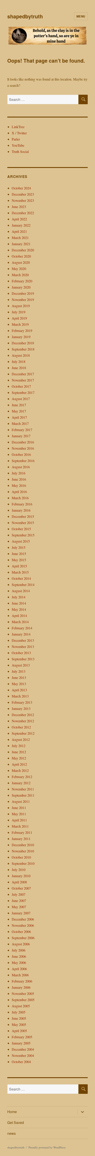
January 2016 (21, 510)
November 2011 (23, 789)
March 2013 (20, 696)
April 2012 (19, 764)
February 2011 (22, 832)
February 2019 (22, 330)
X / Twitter (19, 133)
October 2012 (21, 727)
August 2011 (21, 801)
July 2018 (18, 361)
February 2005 (22, 1037)
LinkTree (18, 126)
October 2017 (21, 386)
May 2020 (19, 268)
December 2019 (23, 293)
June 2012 (19, 751)
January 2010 (21, 875)
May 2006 (19, 962)
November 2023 (23, 200)
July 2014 (18, 597)
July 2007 (18, 894)
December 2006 (23, 919)
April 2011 (19, 820)
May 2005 (19, 1024)
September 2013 (23, 659)
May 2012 (19, 758)
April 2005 (19, 1030)
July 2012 (18, 745)
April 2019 (19, 318)
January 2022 (21, 225)
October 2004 (21, 1061)
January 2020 (21, 287)
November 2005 (23, 993)
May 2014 (19, 609)
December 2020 (23, 250)
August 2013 (21, 665)
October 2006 (21, 931)
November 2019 (23, 299)
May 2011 (19, 813)
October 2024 (21, 188)
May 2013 (19, 683)
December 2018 (23, 343)
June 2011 (19, 807)
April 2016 (19, 491)
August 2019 (21, 305)
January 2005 (21, 1043)
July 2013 (18, 671)
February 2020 (22, 281)
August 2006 (21, 944)
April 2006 (19, 968)
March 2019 (20, 324)
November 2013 (23, 646)
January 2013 (21, 708)
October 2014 (21, 578)
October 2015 (21, 528)
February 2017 (22, 429)
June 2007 (19, 900)
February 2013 (22, 702)
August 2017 (21, 398)
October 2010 (21, 857)
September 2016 (23, 460)
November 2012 (23, 721)
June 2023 (19, 206)
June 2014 (19, 603)
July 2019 (18, 312)
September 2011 (23, 795)
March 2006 (20, 975)
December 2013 (23, 640)
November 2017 (23, 380)
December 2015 (23, 516)
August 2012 (21, 739)
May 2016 (19, 485)
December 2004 (23, 1049)
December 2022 (23, 212)
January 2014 (21, 634)
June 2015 (19, 553)
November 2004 (23, 1055)
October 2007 (21, 888)
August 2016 (21, 466)
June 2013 (19, 677)
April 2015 (19, 566)
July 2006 (18, 950)
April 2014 (19, 615)
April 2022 (19, 219)
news (11, 1133)
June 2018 (19, 367)
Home (12, 1111)
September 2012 (23, 733)
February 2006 (22, 981)
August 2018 (21, 355)
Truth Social (20, 151)
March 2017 (20, 423)
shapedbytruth (25, 16)
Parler (16, 139)
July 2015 (18, 547)
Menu (80, 16)
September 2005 (23, 999)
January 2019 (21, 336)
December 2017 (23, 374)
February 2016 (22, 504)
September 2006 (23, 937)
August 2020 (21, 262)
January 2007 (21, 913)
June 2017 (19, 405)
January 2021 (21, 243)
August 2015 (21, 541)
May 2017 (19, 411)
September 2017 (23, 392)
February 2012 (22, 776)
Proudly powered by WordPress (47, 1147)
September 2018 (23, 349)
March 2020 (20, 274)
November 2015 (23, 522)
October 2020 (21, 256)
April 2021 (19, 231)
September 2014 (23, 584)
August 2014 (21, 590)
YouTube (18, 145)
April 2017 (19, 417)
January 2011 (21, 838)
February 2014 (22, 628)
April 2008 (19, 882)
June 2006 (19, 956)
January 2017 (21, 436)
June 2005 (19, 1018)
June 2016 (19, 479)
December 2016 (23, 442)
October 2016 (21, 454)
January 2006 (21, 987)
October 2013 (21, 652)
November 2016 (23, 448)
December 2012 (23, 714)
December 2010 (23, 844)
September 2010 (23, 863)
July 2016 (18, 473)
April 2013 (19, 690)
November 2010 (23, 851)
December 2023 (23, 194)
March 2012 (20, 770)
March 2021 (20, 237)
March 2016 (20, 497)
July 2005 (18, 1012)
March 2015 (20, 572)
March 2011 (20, 826)
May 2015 (19, 559)
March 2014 (20, 621)
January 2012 (21, 782)
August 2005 (21, 1006)
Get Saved (15, 1122)
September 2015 (23, 535)
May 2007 (19, 906)
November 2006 (23, 925)
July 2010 (18, 869)
